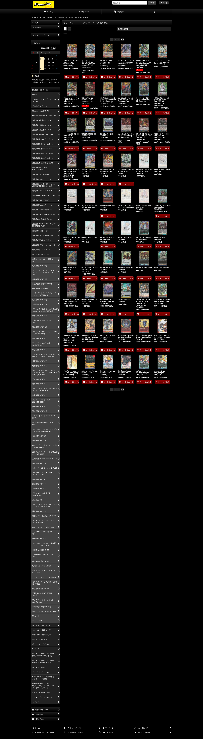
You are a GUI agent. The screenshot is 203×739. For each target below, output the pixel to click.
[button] (154, 12)
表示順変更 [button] (124, 29)
